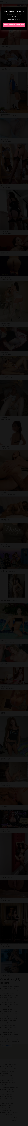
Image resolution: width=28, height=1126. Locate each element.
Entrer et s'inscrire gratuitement (14, 24)
